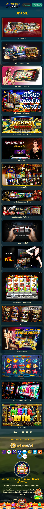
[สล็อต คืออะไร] (22, 415)
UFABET (32, 498)
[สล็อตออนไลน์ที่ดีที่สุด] (22, 52)
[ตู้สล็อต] (22, 314)
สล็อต (22, 379)
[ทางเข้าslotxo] (22, 27)
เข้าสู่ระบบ (26, 5)
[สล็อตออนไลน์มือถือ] (22, 257)
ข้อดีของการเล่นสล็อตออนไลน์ (22, 401)
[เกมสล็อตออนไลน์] (22, 231)
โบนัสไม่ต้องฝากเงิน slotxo (22, 113)
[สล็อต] (22, 366)
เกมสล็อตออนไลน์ (22, 243)
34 (27, 432)
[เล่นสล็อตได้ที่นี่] (22, 339)
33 (23, 432)
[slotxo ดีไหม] (22, 149)
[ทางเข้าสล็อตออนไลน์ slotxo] (22, 195)
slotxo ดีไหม (22, 161)
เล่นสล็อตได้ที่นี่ (22, 352)
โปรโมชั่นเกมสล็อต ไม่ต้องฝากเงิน (22, 217)
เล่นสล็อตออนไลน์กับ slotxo (22, 135)
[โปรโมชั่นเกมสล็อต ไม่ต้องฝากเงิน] (22, 210)
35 (31, 432)
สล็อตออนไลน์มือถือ (22, 269)
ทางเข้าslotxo (22, 39)
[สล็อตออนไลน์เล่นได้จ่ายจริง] (22, 287)
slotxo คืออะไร (22, 187)
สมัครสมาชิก (37, 5)
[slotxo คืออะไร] (22, 175)
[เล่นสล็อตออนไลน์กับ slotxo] (22, 125)
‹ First (15, 432)
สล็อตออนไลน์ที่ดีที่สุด (22, 63)
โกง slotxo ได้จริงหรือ (22, 86)
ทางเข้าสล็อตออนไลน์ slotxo (22, 202)
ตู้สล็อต (22, 324)
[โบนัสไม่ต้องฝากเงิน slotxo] (22, 100)
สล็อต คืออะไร (22, 427)
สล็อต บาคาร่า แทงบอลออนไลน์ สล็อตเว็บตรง (14, 498)
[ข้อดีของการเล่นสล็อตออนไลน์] (22, 390)
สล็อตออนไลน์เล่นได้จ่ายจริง (22, 303)
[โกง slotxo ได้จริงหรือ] (22, 75)
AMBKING (14, 500)
